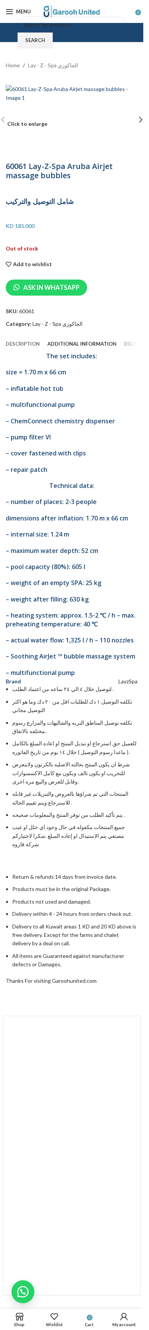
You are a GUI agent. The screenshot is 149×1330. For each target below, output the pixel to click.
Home (13, 65)
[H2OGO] (71, 1194)
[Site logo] (71, 11)
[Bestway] (71, 1270)
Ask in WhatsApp (51, 287)
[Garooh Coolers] (71, 1232)
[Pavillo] (71, 1041)
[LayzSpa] (71, 1079)
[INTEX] (71, 1117)
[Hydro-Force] (71, 1156)
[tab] (23, 344)
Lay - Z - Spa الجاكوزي (53, 65)
